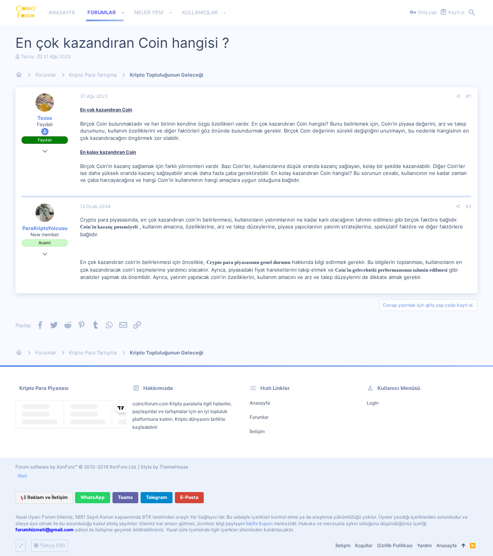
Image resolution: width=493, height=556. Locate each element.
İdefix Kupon (259, 523)
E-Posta (189, 497)
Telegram (156, 497)
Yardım (424, 545)
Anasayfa (260, 403)
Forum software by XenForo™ (76, 467)
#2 (468, 206)
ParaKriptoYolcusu (44, 228)
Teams (125, 497)
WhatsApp (92, 497)
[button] (123, 12)
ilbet (22, 476)
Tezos (27, 56)
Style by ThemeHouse (164, 467)
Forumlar (259, 417)
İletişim (257, 431)
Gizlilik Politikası (395, 545)
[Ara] (472, 13)
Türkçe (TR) (52, 545)
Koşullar (363, 545)
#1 (468, 96)
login (373, 403)
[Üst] (463, 545)
